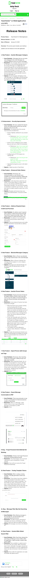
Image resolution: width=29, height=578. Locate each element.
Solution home (4, 18)
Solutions (14, 573)
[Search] (15, 14)
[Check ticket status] (23, 14)
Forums (20, 573)
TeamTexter (12, 18)
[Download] (11, 298)
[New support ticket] (18, 14)
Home (8, 573)
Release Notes (20, 18)
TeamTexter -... (8, 563)
